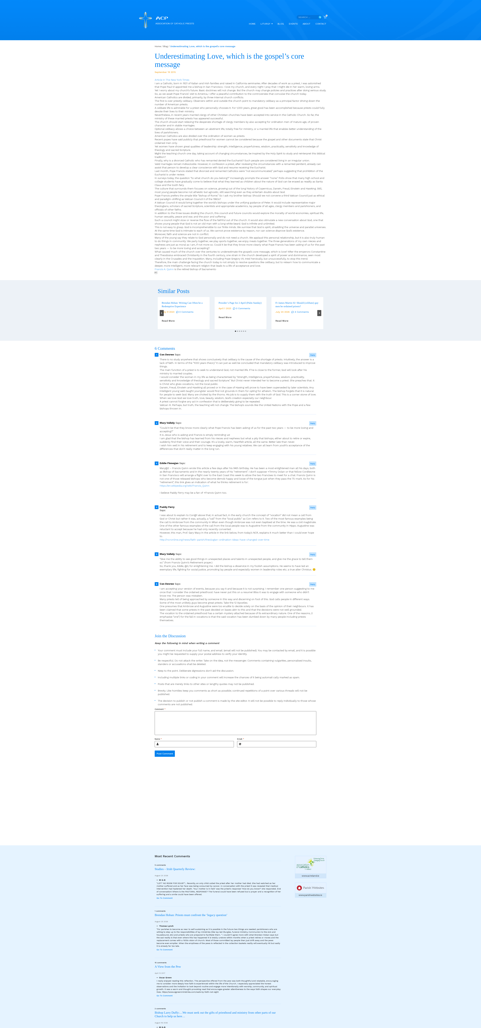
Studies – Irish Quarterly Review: (175, 869)
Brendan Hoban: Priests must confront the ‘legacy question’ (192, 915)
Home (252, 23)
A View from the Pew (168, 966)
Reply (312, 355)
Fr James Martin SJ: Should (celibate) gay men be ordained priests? (296, 304)
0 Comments (186, 312)
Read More (168, 321)
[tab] (235, 331)
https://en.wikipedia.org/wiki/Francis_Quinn (184, 485)
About (306, 23)
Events (293, 23)
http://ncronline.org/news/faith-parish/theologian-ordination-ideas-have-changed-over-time (214, 539)
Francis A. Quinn (164, 269)
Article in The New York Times (172, 79)
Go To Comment (165, 898)
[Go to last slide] (162, 313)
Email (240, 739)
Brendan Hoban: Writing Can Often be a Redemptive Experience (182, 304)
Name (158, 739)
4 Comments (302, 312)
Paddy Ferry (167, 506)
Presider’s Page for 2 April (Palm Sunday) (240, 302)
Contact (320, 23)
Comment (160, 709)
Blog (281, 23)
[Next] (319, 313)
